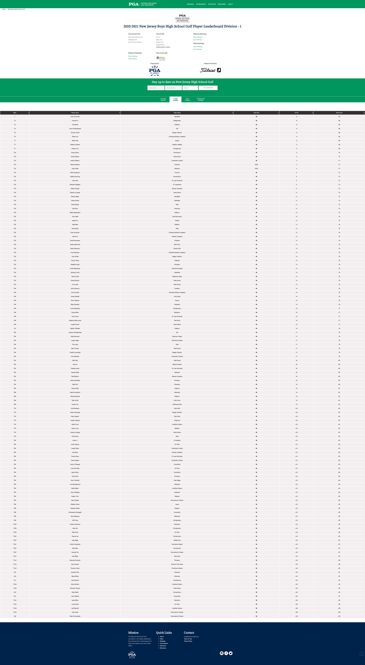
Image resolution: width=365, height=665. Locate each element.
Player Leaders (175, 99)
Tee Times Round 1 (163, 99)
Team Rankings (197, 40)
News (161, 639)
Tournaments (201, 2)
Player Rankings (197, 37)
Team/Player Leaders (201, 99)
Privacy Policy (188, 641)
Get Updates (208, 88)
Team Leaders (187, 99)
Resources (222, 2)
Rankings (190, 2)
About (230, 2)
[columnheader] (14, 113)
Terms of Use (188, 639)
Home (3, 9)
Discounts (212, 2)
